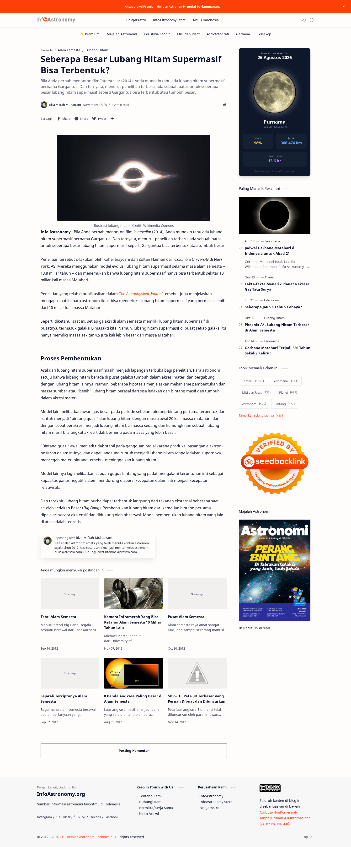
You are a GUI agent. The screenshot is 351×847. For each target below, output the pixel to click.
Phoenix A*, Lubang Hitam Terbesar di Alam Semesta (277, 327)
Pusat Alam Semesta (186, 616)
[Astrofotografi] (218, 34)
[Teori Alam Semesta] (70, 593)
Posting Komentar (134, 750)
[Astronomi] (271, 300)
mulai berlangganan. (203, 6)
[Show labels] (262, 415)
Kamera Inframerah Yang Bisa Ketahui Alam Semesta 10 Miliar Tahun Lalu (132, 622)
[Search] (311, 20)
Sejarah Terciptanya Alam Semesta (64, 699)
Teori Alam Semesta (58, 616)
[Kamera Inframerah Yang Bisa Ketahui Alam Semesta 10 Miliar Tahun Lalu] (133, 593)
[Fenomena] (272, 241)
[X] (57, 816)
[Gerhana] (243, 34)
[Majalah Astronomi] (122, 34)
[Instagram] (44, 816)
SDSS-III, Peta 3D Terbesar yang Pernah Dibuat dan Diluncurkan (196, 699)
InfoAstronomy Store (216, 801)
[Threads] (95, 816)
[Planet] (269, 277)
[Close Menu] (343, 6)
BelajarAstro (209, 807)
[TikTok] (80, 816)
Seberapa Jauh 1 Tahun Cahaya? (273, 306)
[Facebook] (111, 816)
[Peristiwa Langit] (157, 34)
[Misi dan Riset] (188, 34)
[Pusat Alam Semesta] (197, 593)
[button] (303, 20)
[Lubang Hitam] (274, 318)
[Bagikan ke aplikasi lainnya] (112, 118)
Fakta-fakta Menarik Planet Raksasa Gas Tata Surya (277, 287)
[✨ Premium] (90, 34)
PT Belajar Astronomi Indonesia (87, 837)
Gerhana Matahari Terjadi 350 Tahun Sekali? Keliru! (277, 350)
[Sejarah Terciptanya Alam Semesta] (70, 673)
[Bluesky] (66, 816)
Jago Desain (177, 837)
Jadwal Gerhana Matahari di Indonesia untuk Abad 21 (270, 250)
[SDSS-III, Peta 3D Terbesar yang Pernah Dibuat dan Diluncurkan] (197, 673)
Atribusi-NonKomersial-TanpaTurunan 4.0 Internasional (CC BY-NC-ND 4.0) (285, 818)
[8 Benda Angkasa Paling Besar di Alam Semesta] (133, 673)
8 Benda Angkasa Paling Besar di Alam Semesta (133, 699)
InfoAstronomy (211, 796)
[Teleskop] (264, 34)
